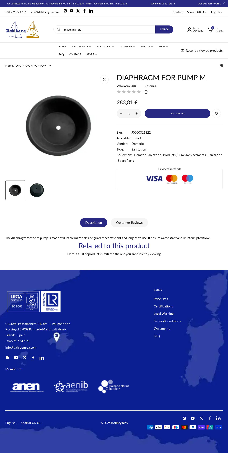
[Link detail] (66, 12)
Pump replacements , (192, 155)
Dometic (137, 144)
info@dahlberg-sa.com (21, 347)
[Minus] (121, 113)
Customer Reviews (129, 222)
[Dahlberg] (22, 29)
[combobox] (113, 29)
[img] (129, 92)
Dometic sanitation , (148, 155)
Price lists (161, 299)
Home (9, 65)
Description (93, 222)
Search (164, 29)
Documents (162, 328)
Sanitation (138, 149)
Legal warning (163, 314)
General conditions (167, 321)
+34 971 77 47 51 (17, 341)
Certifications (163, 306)
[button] (216, 113)
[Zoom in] (104, 79)
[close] (223, 4)
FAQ (157, 336)
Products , (170, 155)
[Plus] (136, 113)
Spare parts (126, 160)
